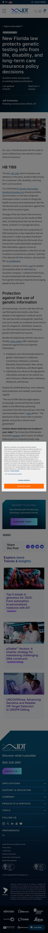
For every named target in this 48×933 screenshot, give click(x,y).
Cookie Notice (14, 471)
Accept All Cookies (24, 486)
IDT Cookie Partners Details (13, 474)
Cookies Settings (24, 480)
